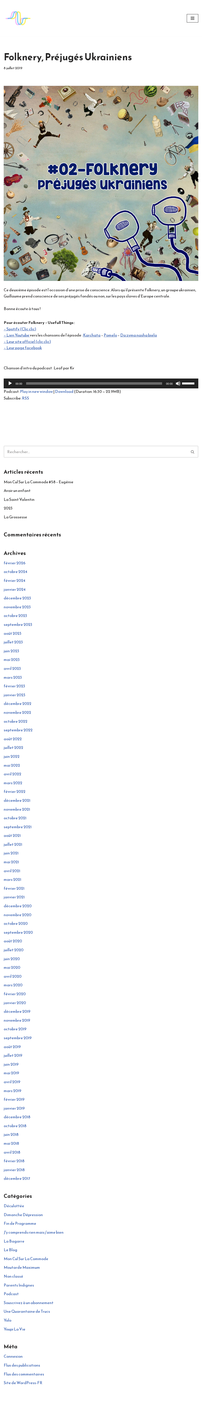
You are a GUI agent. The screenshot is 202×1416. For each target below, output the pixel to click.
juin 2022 (11, 756)
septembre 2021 (18, 827)
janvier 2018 (14, 1170)
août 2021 (12, 835)
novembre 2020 (17, 915)
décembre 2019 (17, 1011)
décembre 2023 (17, 598)
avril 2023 (12, 668)
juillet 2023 (13, 642)
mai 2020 (12, 967)
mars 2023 (13, 677)
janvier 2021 (14, 897)
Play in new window (36, 391)
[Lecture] (10, 383)
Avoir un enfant (17, 490)
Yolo (7, 1320)
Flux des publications (22, 1365)
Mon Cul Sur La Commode (26, 1259)
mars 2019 (12, 1091)
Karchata (92, 335)
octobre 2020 (16, 923)
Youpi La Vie (14, 1329)
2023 (8, 508)
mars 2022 (13, 783)
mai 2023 (12, 659)
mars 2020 (13, 985)
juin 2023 (11, 651)
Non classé (13, 1276)
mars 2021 (12, 879)
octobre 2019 (15, 1029)
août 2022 (13, 739)
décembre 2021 (17, 800)
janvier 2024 (15, 589)
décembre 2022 (17, 703)
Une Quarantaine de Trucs (27, 1311)
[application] (101, 383)
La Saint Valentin (19, 499)
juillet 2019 (13, 1055)
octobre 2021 (15, 818)
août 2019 (12, 1047)
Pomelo (110, 335)
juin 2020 (12, 959)
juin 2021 (11, 853)
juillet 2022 (13, 747)
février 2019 (14, 1099)
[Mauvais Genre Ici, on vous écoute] (18, 18)
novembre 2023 (17, 607)
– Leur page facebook (23, 348)
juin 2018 (11, 1134)
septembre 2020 (18, 932)
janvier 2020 (15, 1003)
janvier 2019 (14, 1108)
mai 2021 (11, 862)
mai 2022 (12, 765)
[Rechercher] (192, 452)
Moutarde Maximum (22, 1267)
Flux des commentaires (24, 1374)
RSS (25, 398)
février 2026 (14, 563)
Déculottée (14, 1206)
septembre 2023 (18, 624)
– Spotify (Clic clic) (20, 329)
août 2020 (13, 941)
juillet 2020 (13, 950)
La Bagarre (14, 1241)
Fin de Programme (20, 1223)
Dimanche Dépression (23, 1215)
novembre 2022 (17, 712)
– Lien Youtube (17, 335)
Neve (79, 1411)
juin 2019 (11, 1064)
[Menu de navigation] (192, 18)
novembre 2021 (17, 809)
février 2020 (15, 994)
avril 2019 (12, 1082)
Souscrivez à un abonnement (28, 1303)
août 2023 (12, 633)
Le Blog (10, 1250)
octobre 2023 (15, 615)
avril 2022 (12, 774)
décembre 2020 (18, 906)
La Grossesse (15, 517)
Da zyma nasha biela (138, 335)
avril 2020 (12, 976)
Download (64, 391)
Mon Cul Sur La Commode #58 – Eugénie (38, 482)
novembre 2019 (17, 1020)
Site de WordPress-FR (23, 1383)
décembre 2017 (17, 1178)
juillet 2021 (13, 844)
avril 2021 (12, 871)
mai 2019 (11, 1073)
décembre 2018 (17, 1117)
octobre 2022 (15, 721)
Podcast (11, 1294)
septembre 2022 (18, 730)
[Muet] (178, 383)
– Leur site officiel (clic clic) (27, 341)
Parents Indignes (19, 1285)
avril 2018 (12, 1152)
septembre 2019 (18, 1038)
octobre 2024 (15, 571)
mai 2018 (11, 1143)
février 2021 (14, 888)
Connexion (13, 1356)
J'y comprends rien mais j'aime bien (34, 1232)
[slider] (189, 383)
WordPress (118, 1411)
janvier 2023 (14, 695)
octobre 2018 (15, 1126)
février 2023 (14, 686)
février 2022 (14, 791)
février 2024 (14, 580)
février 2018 (14, 1161)
